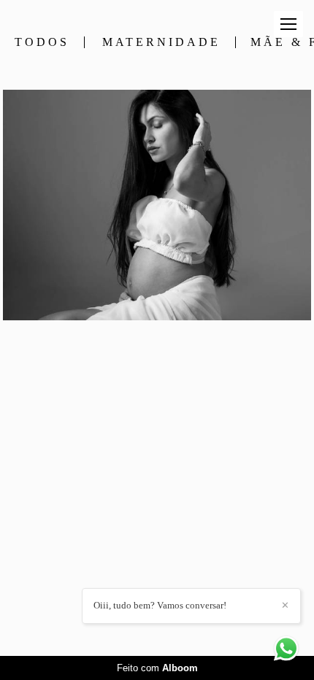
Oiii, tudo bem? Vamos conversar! (159, 605)
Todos (42, 42)
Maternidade (161, 42)
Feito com (157, 667)
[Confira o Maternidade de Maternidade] (157, 205)
